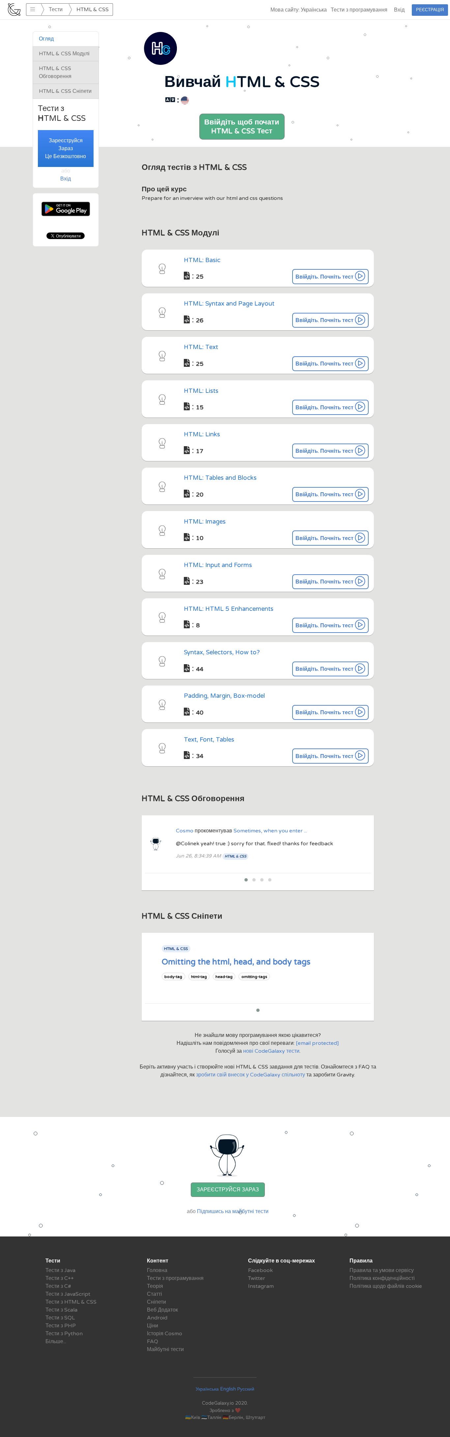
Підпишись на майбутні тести (232, 1211)
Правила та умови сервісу (382, 1270)
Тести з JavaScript (67, 1294)
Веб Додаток (162, 1310)
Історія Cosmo (164, 1333)
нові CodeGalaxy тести (271, 1051)
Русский (245, 1389)
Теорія (155, 1286)
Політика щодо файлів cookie (386, 1286)
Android (157, 1318)
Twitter (256, 1278)
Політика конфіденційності (382, 1278)
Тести (56, 9)
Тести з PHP (60, 1325)
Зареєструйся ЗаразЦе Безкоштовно (65, 148)
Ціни (152, 1325)
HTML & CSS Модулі (64, 53)
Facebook (260, 1270)
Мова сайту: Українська (298, 10)
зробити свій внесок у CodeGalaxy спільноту (251, 1074)
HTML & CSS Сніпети (65, 91)
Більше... (55, 1341)
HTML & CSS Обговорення (55, 72)
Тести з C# (58, 1286)
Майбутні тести (165, 1349)
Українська (207, 1389)
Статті (154, 1294)
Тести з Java (60, 1270)
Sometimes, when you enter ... (270, 830)
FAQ (152, 1341)
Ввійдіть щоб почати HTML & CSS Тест (241, 126)
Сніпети (156, 1302)
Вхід (399, 10)
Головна (157, 1270)
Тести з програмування (359, 10)
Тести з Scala (61, 1310)
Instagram (261, 1286)
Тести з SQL (60, 1318)
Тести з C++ (59, 1278)
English (228, 1389)
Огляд (46, 39)
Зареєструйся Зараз (228, 1189)
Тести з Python (64, 1333)
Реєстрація (430, 10)
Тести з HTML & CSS (71, 1302)
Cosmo (185, 830)
